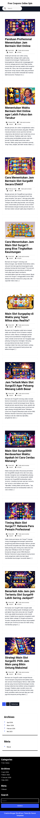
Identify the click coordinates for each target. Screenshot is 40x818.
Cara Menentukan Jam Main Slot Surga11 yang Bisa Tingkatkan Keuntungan (19, 247)
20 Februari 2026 (11, 189)
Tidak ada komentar (23, 50)
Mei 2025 (9, 731)
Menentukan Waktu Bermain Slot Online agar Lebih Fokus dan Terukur (18, 112)
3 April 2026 (10, 50)
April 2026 (10, 722)
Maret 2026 (10, 725)
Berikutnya (14, 704)
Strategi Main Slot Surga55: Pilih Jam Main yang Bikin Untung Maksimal (17, 662)
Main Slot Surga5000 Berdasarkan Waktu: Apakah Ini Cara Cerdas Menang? (20, 456)
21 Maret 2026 (11, 122)
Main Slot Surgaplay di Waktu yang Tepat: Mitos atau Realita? (19, 317)
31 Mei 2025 (10, 257)
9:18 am (18, 52)
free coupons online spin (20, 3)
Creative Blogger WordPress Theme (16, 813)
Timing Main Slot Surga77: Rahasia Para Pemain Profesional (19, 526)
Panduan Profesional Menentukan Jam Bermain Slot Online (18, 42)
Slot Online (5, 763)
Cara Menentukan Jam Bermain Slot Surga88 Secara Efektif (19, 181)
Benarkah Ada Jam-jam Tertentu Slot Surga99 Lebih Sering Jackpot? (20, 595)
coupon (10, 52)
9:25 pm (18, 258)
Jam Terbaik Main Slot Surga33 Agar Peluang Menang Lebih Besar (19, 386)
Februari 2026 (11, 728)
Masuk (9, 747)
